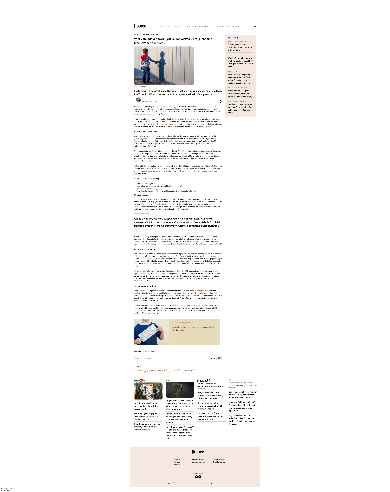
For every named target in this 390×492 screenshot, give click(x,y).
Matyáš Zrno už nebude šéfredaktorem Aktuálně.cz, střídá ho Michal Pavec (210, 395)
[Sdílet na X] (221, 358)
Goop (157, 351)
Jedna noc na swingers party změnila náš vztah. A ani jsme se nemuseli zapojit (240, 93)
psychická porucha (157, 371)
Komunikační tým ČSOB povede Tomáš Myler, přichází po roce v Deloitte (211, 416)
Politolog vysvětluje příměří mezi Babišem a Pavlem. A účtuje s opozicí (147, 416)
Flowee (141, 26)
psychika (140, 371)
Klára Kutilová (243, 87)
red (236, 71)
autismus (174, 371)
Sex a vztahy (232, 87)
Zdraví (230, 101)
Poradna (230, 41)
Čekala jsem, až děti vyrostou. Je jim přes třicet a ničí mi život (240, 47)
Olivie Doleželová (240, 41)
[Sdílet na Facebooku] (219, 358)
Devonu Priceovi (161, 106)
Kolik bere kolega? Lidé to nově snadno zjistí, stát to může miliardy (146, 406)
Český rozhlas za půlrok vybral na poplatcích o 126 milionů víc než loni (209, 406)
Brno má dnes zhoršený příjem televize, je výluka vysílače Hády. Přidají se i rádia (243, 395)
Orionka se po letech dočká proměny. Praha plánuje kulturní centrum (147, 427)
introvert (188, 371)
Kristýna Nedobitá (240, 101)
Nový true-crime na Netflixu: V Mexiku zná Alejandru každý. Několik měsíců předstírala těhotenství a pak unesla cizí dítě (180, 433)
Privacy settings (5, 491)
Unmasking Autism (169, 124)
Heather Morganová (198, 290)
